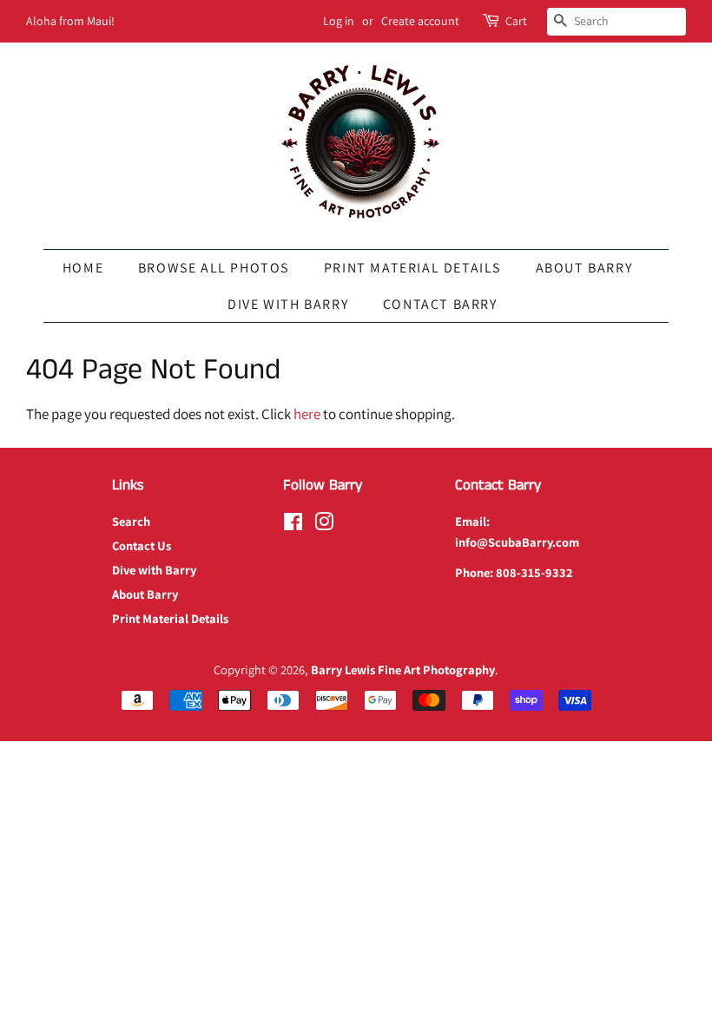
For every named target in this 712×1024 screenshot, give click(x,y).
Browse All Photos (213, 268)
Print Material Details (412, 268)
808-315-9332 (534, 572)
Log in (338, 21)
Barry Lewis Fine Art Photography (403, 669)
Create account (420, 21)
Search (131, 521)
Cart (516, 21)
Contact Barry (440, 304)
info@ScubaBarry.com (517, 542)
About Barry (584, 268)
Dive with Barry (287, 304)
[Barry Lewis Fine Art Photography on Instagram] (323, 524)
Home (83, 268)
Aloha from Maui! (70, 21)
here (306, 413)
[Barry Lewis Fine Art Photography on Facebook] (293, 524)
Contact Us (141, 545)
